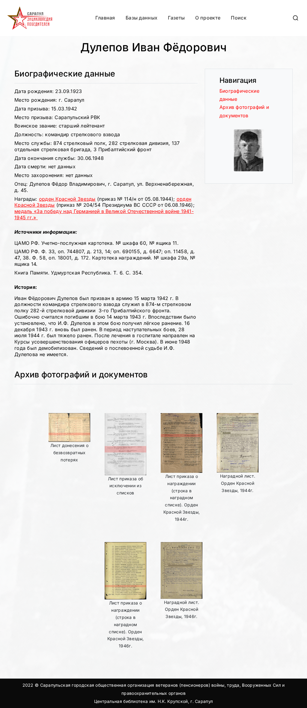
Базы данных (141, 18)
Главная (105, 18)
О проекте (207, 18)
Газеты (176, 18)
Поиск (238, 18)
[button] (296, 18)
